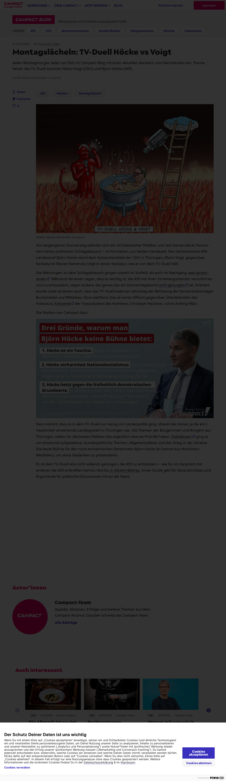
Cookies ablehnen (199, 763)
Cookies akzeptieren (198, 753)
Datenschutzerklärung (98, 762)
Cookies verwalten (17, 767)
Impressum (128, 762)
